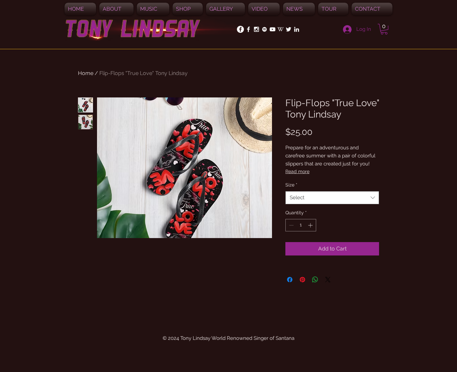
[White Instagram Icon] (256, 29)
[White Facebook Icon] (248, 29)
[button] (153, 9)
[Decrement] (290, 225)
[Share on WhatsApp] (315, 280)
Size (291, 185)
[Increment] (311, 225)
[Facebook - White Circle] (240, 29)
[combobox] (332, 197)
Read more (297, 171)
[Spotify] (264, 29)
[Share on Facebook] (290, 280)
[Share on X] (328, 280)
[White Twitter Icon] (288, 29)
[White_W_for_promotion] (280, 29)
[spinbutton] (301, 225)
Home (85, 73)
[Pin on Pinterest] (302, 280)
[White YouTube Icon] (272, 29)
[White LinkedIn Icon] (296, 29)
